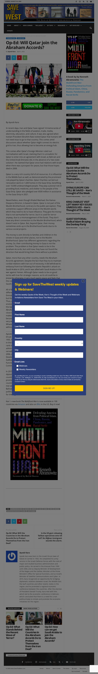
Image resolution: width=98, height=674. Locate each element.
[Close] (83, 281)
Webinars (23, 365)
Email (17, 303)
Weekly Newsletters (27, 369)
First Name (20, 315)
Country (18, 338)
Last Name (19, 326)
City (16, 350)
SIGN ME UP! (49, 388)
